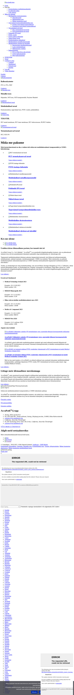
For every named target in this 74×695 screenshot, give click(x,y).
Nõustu (34, 692)
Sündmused (12, 64)
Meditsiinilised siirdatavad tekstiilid (19, 43)
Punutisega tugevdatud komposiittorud (24, 26)
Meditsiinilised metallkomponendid (19, 42)
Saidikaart (36, 444)
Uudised (11, 62)
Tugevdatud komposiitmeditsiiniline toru (20, 23)
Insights (10, 67)
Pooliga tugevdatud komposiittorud (23, 24)
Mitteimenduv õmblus (19, 48)
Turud (6, 59)
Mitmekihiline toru (18, 19)
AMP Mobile (44, 444)
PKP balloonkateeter (18, 55)
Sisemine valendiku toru (24, 446)
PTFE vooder (12, 35)
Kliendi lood (12, 66)
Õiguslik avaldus (6, 399)
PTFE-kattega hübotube (15, 36)
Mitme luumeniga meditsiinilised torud (20, 448)
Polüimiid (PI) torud (14, 33)
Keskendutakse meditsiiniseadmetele (19, 9)
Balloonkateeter (13, 50)
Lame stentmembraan (18, 47)
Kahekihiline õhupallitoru (8, 446)
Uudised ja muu (9, 60)
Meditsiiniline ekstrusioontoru (17, 16)
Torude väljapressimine (52, 446)
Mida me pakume (10, 14)
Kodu (6, 5)
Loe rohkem (5, 274)
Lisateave (4, 88)
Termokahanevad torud (15, 28)
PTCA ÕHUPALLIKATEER (21, 52)
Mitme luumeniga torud (19, 21)
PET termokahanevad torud (20, 30)
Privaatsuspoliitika (6, 403)
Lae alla (7, 69)
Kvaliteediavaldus (13, 11)
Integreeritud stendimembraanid (22, 45)
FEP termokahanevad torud (20, 31)
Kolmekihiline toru (38, 446)
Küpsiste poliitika (6, 406)
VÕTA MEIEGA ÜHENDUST (10, 426)
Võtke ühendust (9, 71)
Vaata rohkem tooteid (15, 160)
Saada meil (4, 451)
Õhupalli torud (16, 17)
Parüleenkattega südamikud (16, 40)
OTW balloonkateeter (19, 54)
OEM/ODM (8, 57)
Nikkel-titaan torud (14, 38)
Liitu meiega (12, 12)
